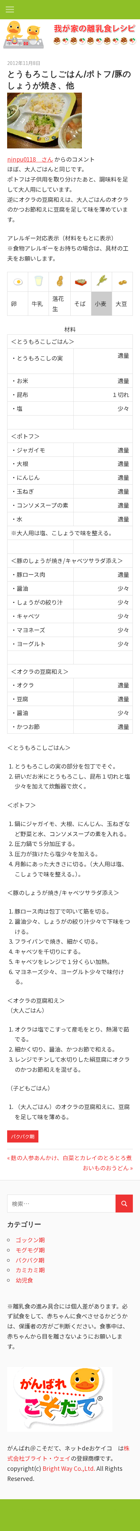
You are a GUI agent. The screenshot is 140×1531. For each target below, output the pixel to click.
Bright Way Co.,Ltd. (68, 1468)
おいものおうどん (106, 1167)
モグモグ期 (30, 1250)
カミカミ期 (30, 1270)
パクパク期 (22, 1136)
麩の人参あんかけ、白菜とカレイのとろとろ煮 (71, 1157)
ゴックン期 (30, 1239)
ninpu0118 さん (30, 159)
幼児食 (24, 1280)
